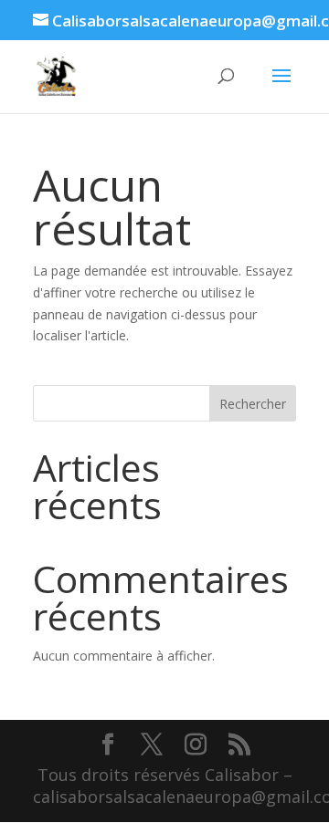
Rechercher (252, 403)
